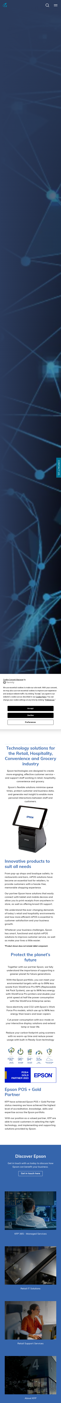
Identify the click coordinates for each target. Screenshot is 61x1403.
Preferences (30, 722)
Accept (30, 708)
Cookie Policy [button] (41, 697)
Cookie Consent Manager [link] (13, 680)
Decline (30, 715)
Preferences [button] (49, 700)
